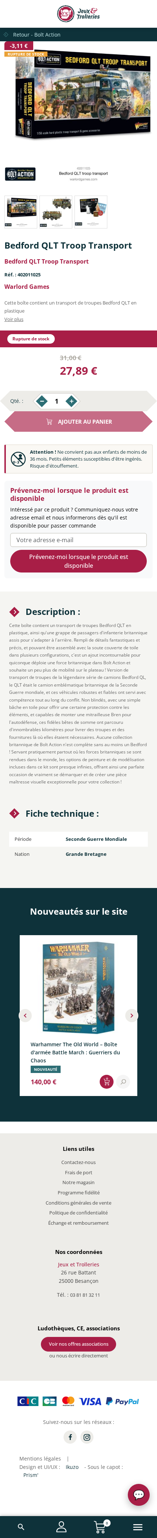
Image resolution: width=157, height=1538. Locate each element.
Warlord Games (26, 287)
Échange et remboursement (78, 1223)
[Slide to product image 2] (55, 212)
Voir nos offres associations (78, 1344)
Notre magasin (78, 1182)
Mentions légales (40, 1458)
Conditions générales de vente (78, 1202)
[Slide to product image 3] (90, 212)
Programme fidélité (79, 1192)
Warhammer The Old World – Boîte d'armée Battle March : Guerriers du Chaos (75, 1052)
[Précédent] (25, 1015)
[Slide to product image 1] (20, 212)
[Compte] (61, 1527)
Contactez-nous (78, 1162)
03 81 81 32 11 (85, 1295)
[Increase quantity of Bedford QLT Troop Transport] (71, 401)
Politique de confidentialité (78, 1212)
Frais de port (78, 1172)
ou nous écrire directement (78, 1355)
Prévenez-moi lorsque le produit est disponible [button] (78, 561)
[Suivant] (131, 1015)
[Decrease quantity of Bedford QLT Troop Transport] (42, 401)
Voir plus (13, 319)
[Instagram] (86, 1437)
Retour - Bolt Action (37, 34)
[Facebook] (70, 1437)
